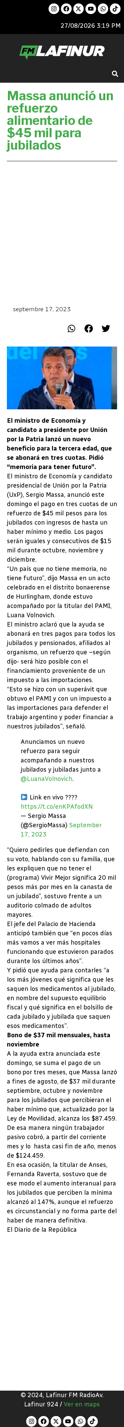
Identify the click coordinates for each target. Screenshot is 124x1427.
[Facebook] (66, 8)
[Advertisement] (62, 232)
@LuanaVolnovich (46, 779)
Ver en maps (82, 1404)
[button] (115, 73)
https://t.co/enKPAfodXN (57, 806)
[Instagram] (54, 8)
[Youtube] (90, 8)
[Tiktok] (115, 8)
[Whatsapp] (103, 8)
